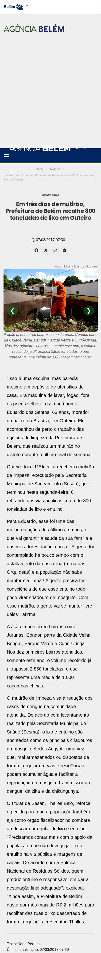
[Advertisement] (50, 95)
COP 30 (80, 148)
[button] (6, 155)
